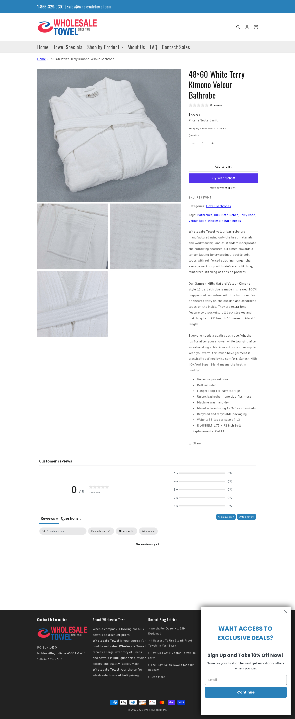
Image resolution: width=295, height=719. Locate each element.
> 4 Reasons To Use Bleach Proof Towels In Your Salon (170, 643)
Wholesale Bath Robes (224, 221)
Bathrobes (204, 215)
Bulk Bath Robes (226, 215)
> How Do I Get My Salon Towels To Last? (172, 655)
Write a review (246, 516)
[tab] (71, 519)
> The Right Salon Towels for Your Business (171, 667)
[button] (238, 27)
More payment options (223, 187)
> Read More (156, 677)
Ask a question (226, 516)
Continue (246, 692)
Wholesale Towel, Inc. (155, 709)
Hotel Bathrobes (218, 206)
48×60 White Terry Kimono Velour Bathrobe (82, 59)
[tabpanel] (147, 557)
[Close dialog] (285, 611)
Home (41, 59)
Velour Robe (197, 221)
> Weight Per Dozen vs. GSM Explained (167, 631)
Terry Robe (247, 215)
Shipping (194, 128)
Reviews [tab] (49, 518)
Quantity (194, 135)
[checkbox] (148, 531)
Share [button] (197, 443)
